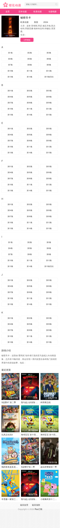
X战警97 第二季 (8, 402)
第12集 (49, 70)
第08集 (29, 102)
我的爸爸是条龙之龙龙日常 (13, 466)
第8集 (29, 64)
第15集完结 (48, 76)
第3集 (49, 52)
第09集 (49, 102)
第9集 (49, 64)
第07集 (10, 102)
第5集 (29, 58)
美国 (36, 22)
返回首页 (24, 504)
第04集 (10, 96)
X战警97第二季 (28, 466)
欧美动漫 (37, 11)
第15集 (49, 114)
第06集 (49, 96)
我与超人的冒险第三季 (31, 499)
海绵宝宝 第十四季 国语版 (33, 434)
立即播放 (26, 39)
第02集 (29, 90)
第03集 (49, 90)
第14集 (29, 76)
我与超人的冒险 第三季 (31, 402)
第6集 (49, 58)
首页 (8, 11)
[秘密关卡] (10, 26)
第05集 (29, 96)
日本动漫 (22, 11)
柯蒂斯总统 (45, 402)
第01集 (10, 90)
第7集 (10, 64)
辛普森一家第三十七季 (11, 499)
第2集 (29, 52)
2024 (45, 22)
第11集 (29, 70)
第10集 (10, 70)
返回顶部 (36, 504)
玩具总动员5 (7, 434)
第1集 (10, 52)
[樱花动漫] (12, 4)
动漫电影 (52, 11)
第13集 (10, 76)
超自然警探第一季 (48, 466)
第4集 (10, 58)
